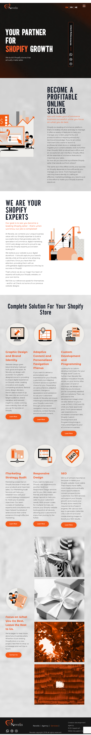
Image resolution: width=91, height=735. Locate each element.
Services (54, 726)
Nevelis (36, 726)
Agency (45, 726)
